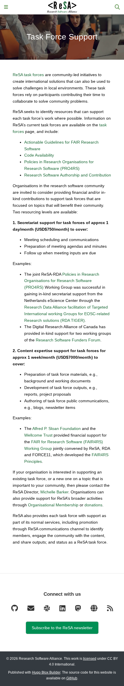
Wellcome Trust (38, 435)
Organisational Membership (53, 505)
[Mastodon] (78, 610)
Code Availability (39, 155)
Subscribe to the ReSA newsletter (62, 627)
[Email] (31, 610)
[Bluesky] (94, 610)
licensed (89, 659)
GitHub (71, 678)
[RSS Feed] (110, 610)
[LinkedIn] (62, 610)
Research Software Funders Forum (68, 340)
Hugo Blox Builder (46, 672)
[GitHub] (15, 610)
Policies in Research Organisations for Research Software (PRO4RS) (61, 281)
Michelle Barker (54, 492)
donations (93, 505)
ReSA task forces (28, 74)
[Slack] (47, 610)
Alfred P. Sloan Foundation (56, 428)
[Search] (117, 7)
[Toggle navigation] (6, 7)
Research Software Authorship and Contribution (67, 175)
